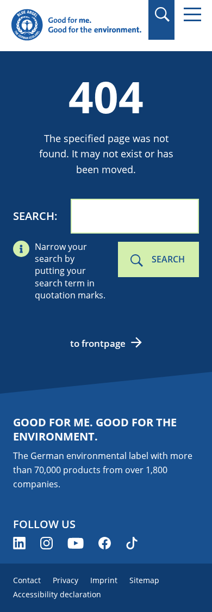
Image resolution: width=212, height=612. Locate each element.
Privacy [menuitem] (65, 580)
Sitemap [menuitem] (144, 580)
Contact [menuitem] (27, 580)
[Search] (162, 14)
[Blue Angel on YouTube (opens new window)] (75, 543)
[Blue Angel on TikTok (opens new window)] (132, 543)
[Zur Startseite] (76, 25)
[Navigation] (192, 14)
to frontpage (98, 343)
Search (33, 216)
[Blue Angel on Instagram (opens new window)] (46, 543)
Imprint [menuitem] (103, 580)
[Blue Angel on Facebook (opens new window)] (104, 543)
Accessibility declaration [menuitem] (57, 594)
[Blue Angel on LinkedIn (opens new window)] (19, 543)
